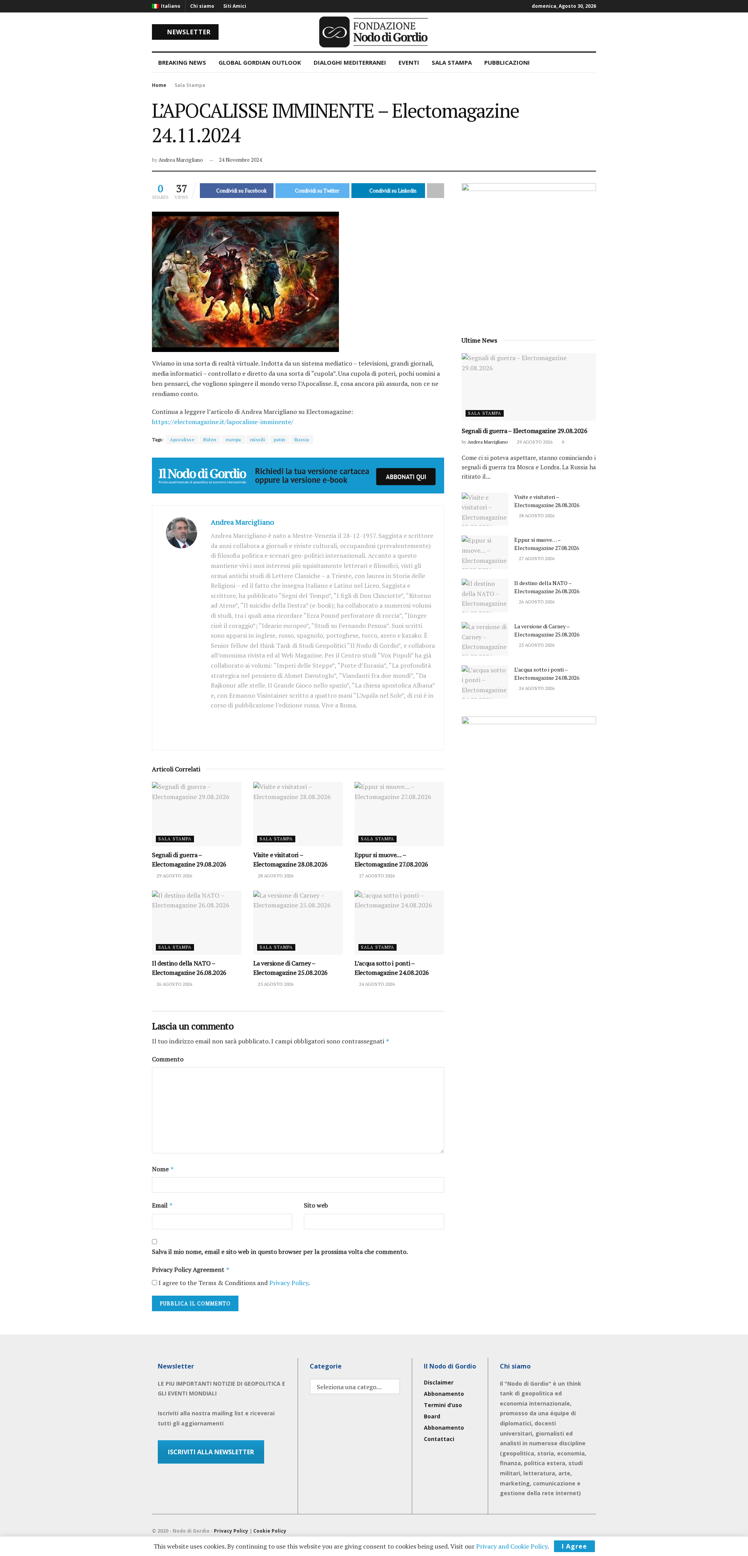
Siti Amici (234, 6)
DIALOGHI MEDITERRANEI (350, 62)
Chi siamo (202, 6)
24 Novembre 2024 (240, 159)
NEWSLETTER (188, 32)
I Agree (574, 1546)
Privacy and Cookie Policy (511, 1546)
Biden (210, 439)
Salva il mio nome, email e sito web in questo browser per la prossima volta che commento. (280, 1251)
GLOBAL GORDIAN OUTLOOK (260, 62)
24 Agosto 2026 (376, 984)
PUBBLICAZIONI (507, 62)
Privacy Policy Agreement (191, 1269)
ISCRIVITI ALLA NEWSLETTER (211, 1452)
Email (162, 1205)
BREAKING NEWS (182, 62)
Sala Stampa (190, 85)
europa (233, 439)
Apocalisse (182, 439)
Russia (302, 439)
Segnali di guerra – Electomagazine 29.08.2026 (524, 430)
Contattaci (439, 1439)
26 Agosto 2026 (173, 984)
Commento (167, 1059)
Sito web (316, 1205)
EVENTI (409, 62)
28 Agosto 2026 (275, 876)
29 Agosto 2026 (173, 876)
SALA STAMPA (452, 62)
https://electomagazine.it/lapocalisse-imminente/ (222, 421)
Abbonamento (444, 1393)
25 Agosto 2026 (275, 984)
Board (432, 1416)
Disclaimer (438, 1382)
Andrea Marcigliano (181, 159)
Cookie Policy (269, 1531)
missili (257, 439)
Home (159, 85)
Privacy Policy (288, 1282)
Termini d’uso (443, 1405)
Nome (163, 1169)
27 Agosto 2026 (376, 876)
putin (280, 439)
